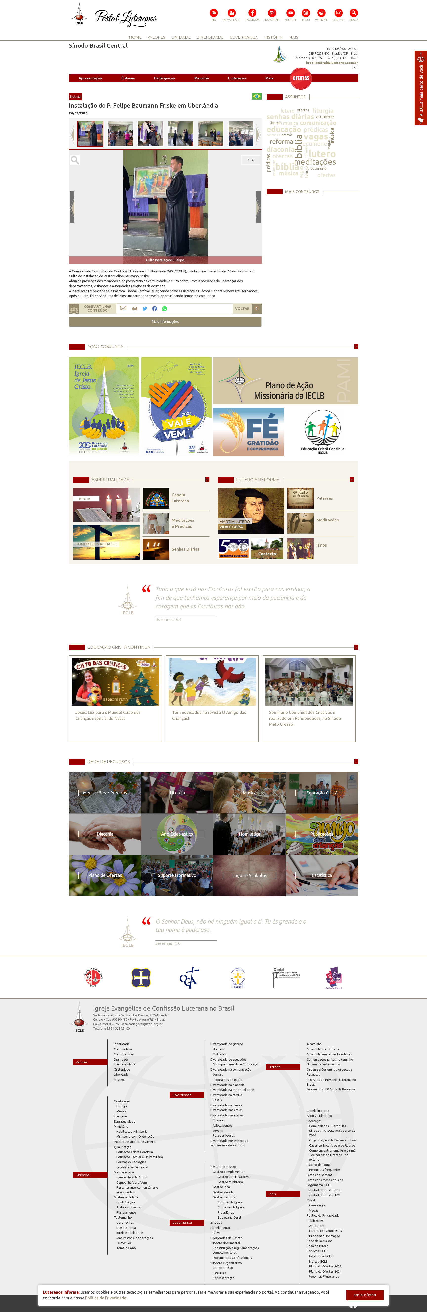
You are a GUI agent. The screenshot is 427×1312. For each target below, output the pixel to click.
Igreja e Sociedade (129, 1232)
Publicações (315, 1220)
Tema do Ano (126, 1248)
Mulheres (219, 1054)
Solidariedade (124, 1172)
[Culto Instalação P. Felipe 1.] (120, 134)
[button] (165, 322)
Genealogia (317, 1205)
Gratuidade (122, 1069)
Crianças (219, 1120)
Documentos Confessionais (232, 1257)
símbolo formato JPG (324, 1195)
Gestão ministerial (231, 1182)
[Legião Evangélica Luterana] (237, 977)
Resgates (313, 1074)
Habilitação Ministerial (132, 1131)
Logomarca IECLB (319, 1185)
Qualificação (123, 1147)
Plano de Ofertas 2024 (325, 1271)
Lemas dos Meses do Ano (325, 1180)
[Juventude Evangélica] (93, 977)
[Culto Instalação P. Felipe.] (90, 134)
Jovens (218, 1130)
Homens (219, 1049)
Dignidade (121, 1059)
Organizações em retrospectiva (329, 1069)
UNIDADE (181, 37)
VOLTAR (242, 309)
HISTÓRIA (273, 37)
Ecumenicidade (124, 1064)
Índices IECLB (318, 1261)
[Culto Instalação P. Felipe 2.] (150, 134)
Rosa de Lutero (317, 1246)
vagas (316, 136)
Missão (119, 1079)
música (290, 123)
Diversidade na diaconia (227, 1084)
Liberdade (121, 1074)
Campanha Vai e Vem (131, 1182)
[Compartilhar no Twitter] (144, 308)
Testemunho (123, 1217)
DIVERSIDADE (210, 37)
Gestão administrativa (234, 1176)
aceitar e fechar (365, 1295)
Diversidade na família (226, 1095)
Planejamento (126, 1212)
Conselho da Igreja (231, 1207)
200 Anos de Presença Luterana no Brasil (331, 1082)
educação (284, 129)
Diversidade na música (226, 1105)
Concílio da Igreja (230, 1202)
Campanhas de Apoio (131, 1177)
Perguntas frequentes (325, 1169)
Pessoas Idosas (224, 1135)
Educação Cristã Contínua (134, 1152)
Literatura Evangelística (326, 1230)
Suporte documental (225, 1242)
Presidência (226, 1212)
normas (274, 135)
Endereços (237, 78)
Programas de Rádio (227, 1079)
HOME (135, 37)
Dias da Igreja (126, 1227)
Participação (164, 78)
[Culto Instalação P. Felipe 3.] (181, 134)
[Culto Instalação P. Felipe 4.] (211, 134)
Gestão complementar (229, 1171)
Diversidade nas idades (227, 1115)
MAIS (293, 37)
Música (121, 1111)
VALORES (156, 37)
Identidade (121, 1044)
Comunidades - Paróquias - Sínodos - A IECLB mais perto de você (332, 1130)
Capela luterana (318, 1110)
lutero (288, 110)
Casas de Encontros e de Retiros (332, 1145)
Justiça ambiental (128, 1207)
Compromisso (124, 1054)
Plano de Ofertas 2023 (325, 1266)
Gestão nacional (224, 1197)
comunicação (318, 122)
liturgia (323, 110)
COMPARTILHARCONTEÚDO (97, 308)
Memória (201, 78)
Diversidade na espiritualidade (232, 1089)
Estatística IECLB (321, 1256)
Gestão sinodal (223, 1192)
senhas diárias (290, 116)
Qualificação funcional (132, 1167)
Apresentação (90, 78)
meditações (315, 161)
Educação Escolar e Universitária (139, 1157)
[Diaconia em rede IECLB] (334, 977)
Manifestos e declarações (134, 1238)
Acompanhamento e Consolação (236, 1064)
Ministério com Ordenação (135, 1136)
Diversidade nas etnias (226, 1110)
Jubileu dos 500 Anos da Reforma (331, 1089)
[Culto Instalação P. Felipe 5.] (241, 134)
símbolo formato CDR (325, 1190)
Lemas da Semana (320, 1174)
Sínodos (216, 1222)
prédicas (316, 129)
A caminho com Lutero (323, 1049)
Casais (217, 1100)
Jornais (218, 1074)
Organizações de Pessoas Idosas (332, 1140)
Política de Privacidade (323, 1215)
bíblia (298, 146)
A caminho (314, 1044)
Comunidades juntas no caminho (330, 1059)
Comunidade (123, 1049)
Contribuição (125, 1202)
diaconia (281, 149)
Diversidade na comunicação (230, 1069)
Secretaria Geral (229, 1217)
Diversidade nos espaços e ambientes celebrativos (229, 1143)
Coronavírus (125, 1222)
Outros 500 (124, 1242)
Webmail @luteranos (324, 1276)
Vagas (313, 1210)
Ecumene (120, 1116)
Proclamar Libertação (324, 1236)
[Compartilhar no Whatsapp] (164, 308)
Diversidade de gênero (226, 1044)
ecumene (325, 116)
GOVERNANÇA (244, 37)
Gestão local (222, 1187)
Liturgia (121, 1106)
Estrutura (219, 1273)
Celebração (122, 1101)
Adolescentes (222, 1125)
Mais (269, 78)
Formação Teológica (131, 1162)
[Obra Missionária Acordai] (285, 977)
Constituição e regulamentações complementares (236, 1250)
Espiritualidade (124, 1121)
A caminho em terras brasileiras (329, 1054)
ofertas (303, 110)
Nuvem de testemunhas (324, 1064)
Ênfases (128, 78)
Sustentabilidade (126, 1197)
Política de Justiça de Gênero (134, 1141)
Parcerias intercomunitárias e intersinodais (137, 1190)
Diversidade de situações (228, 1059)
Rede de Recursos (319, 1241)
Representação (224, 1278)
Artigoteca (317, 1225)
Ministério (121, 1126)
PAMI (216, 1232)
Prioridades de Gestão (226, 1238)
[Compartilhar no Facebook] (154, 308)
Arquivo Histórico (319, 1115)
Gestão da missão (223, 1166)
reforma (281, 141)
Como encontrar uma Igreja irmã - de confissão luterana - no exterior (332, 1155)
